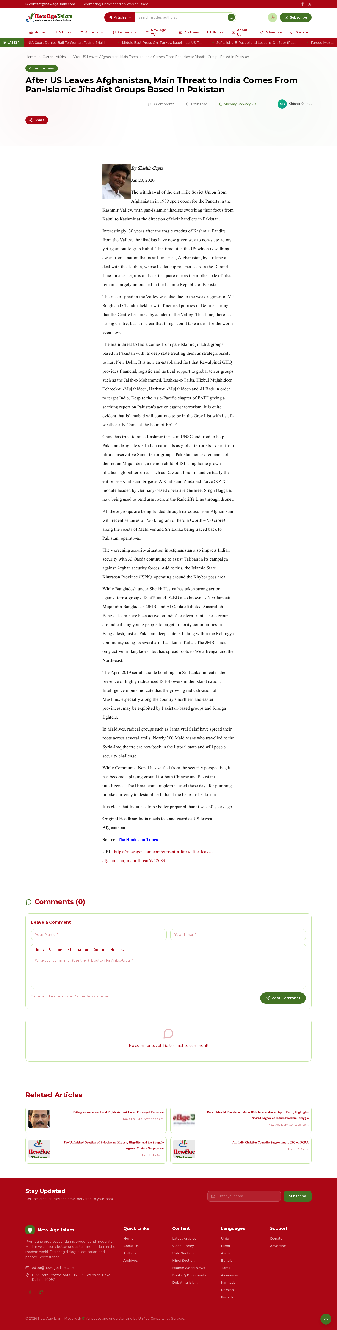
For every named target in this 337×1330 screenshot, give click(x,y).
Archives (130, 1261)
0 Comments (163, 104)
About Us (131, 1246)
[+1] (86, 949)
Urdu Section (183, 1253)
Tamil (225, 1268)
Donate (276, 1239)
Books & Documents (189, 1275)
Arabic (226, 1253)
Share (39, 120)
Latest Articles (184, 1239)
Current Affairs (54, 57)
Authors (130, 1253)
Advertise (278, 1246)
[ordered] (96, 949)
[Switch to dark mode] (272, 17)
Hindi (225, 1246)
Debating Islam (185, 1283)
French (227, 1297)
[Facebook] (30, 1292)
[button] (60, 949)
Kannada (228, 1283)
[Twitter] (41, 1292)
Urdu (225, 1239)
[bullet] (102, 949)
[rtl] (70, 949)
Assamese (229, 1275)
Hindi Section (183, 1261)
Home (30, 57)
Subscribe (297, 1196)
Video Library (183, 1246)
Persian (227, 1290)
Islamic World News (188, 1268)
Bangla (226, 1261)
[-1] (80, 949)
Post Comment (286, 998)
